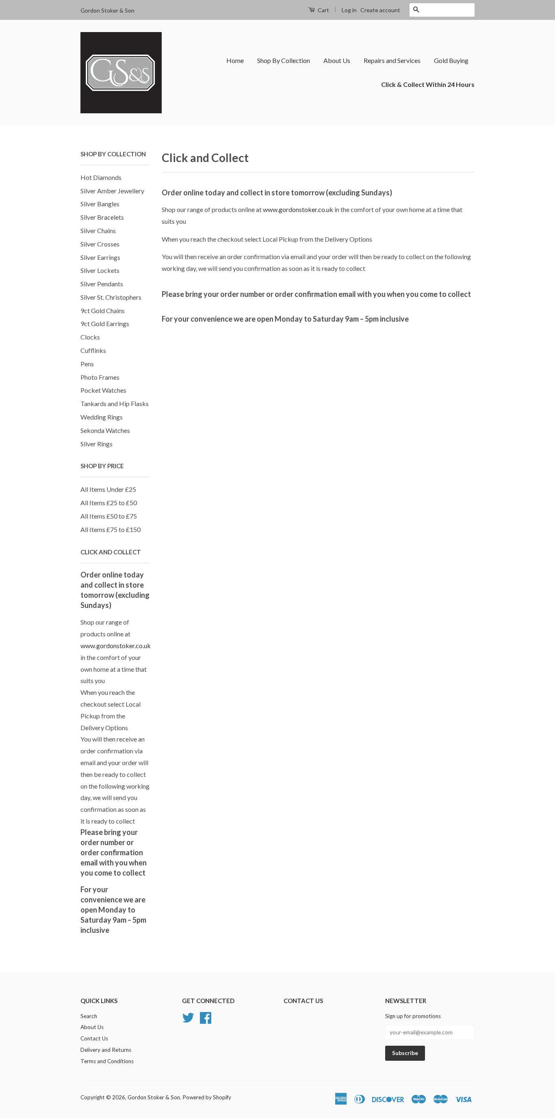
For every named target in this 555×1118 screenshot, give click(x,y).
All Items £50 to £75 (108, 516)
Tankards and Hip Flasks (114, 403)
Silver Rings (96, 444)
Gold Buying (451, 60)
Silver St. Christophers (110, 297)
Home (235, 60)
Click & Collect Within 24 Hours (428, 84)
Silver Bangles (99, 204)
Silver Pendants (101, 284)
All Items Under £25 (108, 489)
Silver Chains (98, 230)
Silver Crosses (99, 244)
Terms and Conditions (107, 1061)
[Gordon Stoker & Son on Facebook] (205, 1016)
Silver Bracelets (102, 217)
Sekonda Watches (105, 430)
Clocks (90, 337)
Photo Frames (99, 377)
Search (88, 1016)
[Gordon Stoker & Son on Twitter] (188, 1016)
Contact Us (94, 1038)
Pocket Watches (103, 390)
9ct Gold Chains (102, 310)
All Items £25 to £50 (108, 502)
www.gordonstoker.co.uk (115, 645)
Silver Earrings (100, 257)
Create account (380, 9)
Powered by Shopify (206, 1097)
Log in (349, 9)
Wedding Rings (101, 417)
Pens (87, 364)
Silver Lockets (99, 270)
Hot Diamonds (100, 177)
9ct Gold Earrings (104, 323)
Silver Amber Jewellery (112, 191)
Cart (323, 9)
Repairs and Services (392, 60)
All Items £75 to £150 (110, 529)
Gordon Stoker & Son (154, 1097)
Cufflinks (93, 350)
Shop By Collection (283, 60)
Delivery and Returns (105, 1050)
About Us (336, 60)
